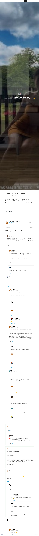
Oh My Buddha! (7, 227)
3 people (10, 245)
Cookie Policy (13, 534)
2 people (14, 323)
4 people (12, 341)
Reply (10, 263)
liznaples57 (7, 195)
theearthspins (13, 267)
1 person (12, 489)
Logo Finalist (31, 227)
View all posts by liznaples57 (12, 222)
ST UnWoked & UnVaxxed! (19, 97)
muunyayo (12, 484)
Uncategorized (12, 195)
